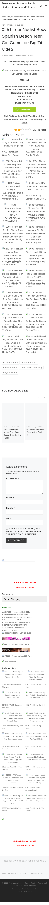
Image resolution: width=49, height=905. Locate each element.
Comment (12, 479)
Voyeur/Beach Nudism (16, 17)
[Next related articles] (44, 397)
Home (4, 17)
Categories (8, 594)
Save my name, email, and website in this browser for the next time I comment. (24, 531)
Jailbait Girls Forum (24, 891)
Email (10, 508)
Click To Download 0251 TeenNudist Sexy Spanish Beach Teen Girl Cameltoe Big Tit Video (24, 119)
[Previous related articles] (38, 397)
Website (11, 518)
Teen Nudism (9, 55)
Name (10, 498)
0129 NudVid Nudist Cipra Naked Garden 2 (35, 432)
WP (22, 889)
